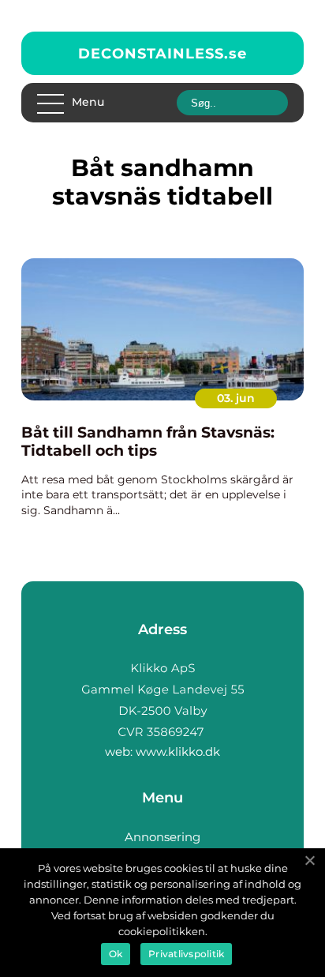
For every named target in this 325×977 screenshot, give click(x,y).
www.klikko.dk (178, 751)
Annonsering (162, 836)
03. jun (236, 398)
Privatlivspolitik (186, 954)
